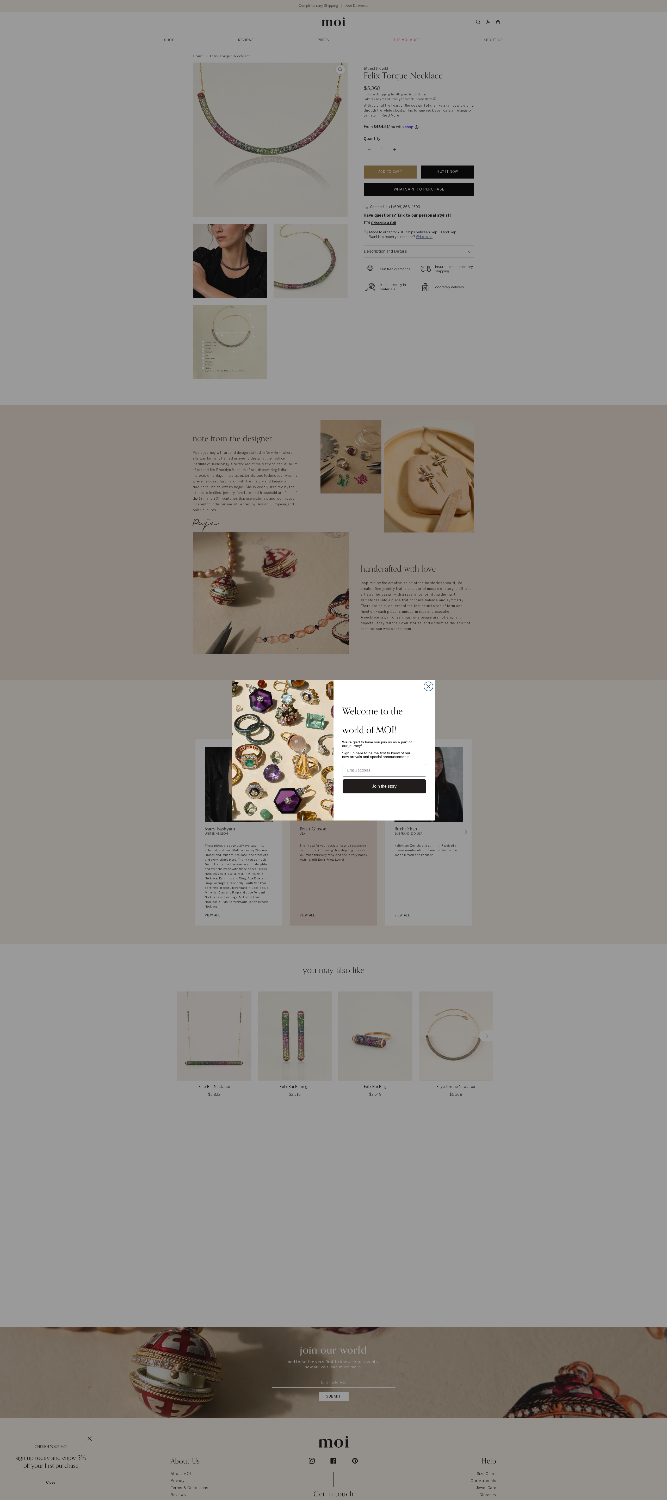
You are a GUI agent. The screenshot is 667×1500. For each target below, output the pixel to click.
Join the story (384, 786)
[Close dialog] (428, 686)
